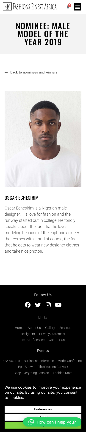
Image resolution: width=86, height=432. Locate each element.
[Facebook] (28, 305)
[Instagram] (48, 305)
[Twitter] (38, 305)
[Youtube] (58, 305)
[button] (77, 6)
